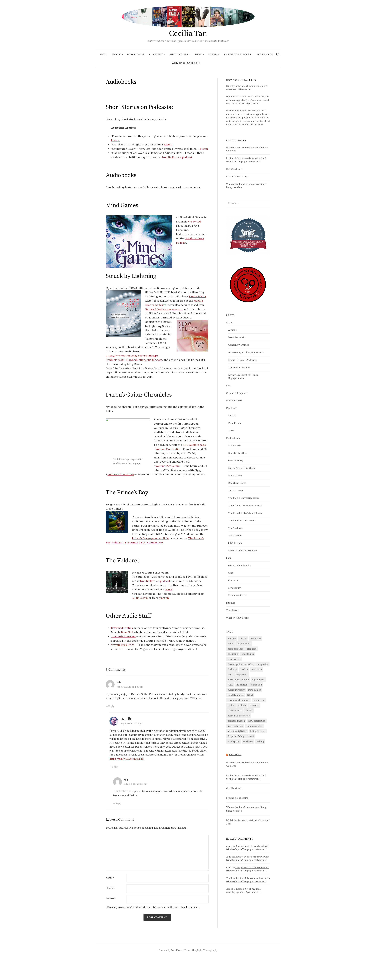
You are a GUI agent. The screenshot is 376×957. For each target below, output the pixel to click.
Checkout (233, 580)
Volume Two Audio (168, 466)
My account (234, 587)
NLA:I (250, 695)
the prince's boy (236, 736)
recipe (231, 705)
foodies (244, 669)
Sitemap (213, 54)
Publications (178, 54)
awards (243, 638)
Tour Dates (264, 54)
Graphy (196, 950)
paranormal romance (239, 700)
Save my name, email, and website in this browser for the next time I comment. (153, 907)
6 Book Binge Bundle (239, 565)
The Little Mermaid (123, 636)
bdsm (230, 643)
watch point (234, 741)
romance (254, 705)
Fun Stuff (156, 54)
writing (260, 741)
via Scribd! (194, 221)
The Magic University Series (244, 497)
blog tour (251, 648)
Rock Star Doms (237, 482)
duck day (232, 669)
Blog (102, 54)
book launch (247, 653)
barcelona (255, 638)
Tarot (231, 430)
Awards (232, 329)
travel (251, 736)
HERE (168, 589)
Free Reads (234, 422)
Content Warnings (238, 344)
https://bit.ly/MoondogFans (126, 758)
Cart (230, 572)
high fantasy (258, 679)
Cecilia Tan (188, 34)
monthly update (236, 695)
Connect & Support (237, 54)
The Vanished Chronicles (242, 520)
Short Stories (235, 490)
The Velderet (235, 527)
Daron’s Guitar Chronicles (242, 550)
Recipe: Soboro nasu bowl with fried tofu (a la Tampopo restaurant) (246, 777)
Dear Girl (127, 632)
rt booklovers (234, 710)
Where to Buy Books (186, 63)
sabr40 (248, 710)
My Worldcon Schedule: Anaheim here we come (247, 764)
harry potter (241, 674)
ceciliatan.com (243, 89)
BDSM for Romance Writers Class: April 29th (248, 822)
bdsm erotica (244, 643)
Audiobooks (234, 445)
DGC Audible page (194, 444)
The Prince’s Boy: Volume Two (144, 542)
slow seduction (235, 726)
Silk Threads (235, 542)
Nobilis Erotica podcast (177, 157)
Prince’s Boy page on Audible (150, 538)
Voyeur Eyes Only (122, 644)
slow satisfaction (256, 720)
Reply (111, 706)
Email (110, 888)
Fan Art (232, 415)
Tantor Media (197, 296)
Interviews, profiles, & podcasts (246, 352)
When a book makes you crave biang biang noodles (246, 809)
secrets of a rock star (239, 715)
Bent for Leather (237, 452)
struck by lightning (237, 731)
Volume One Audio (167, 449)
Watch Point (235, 535)
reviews (242, 705)
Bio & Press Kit (236, 337)
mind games (254, 689)
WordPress (176, 950)
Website (111, 899)
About (116, 54)
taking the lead (257, 731)
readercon (258, 700)
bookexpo (233, 653)
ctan (123, 719)
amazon (232, 638)
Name (110, 878)
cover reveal (234, 659)
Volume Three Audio (121, 474)
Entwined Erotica (122, 628)
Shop (198, 54)
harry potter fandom (238, 679)
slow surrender (254, 726)
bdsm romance (235, 648)
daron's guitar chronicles (240, 664)
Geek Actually (235, 460)
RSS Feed (235, 754)
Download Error (237, 595)
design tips (262, 664)
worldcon (248, 741)
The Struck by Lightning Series (245, 512)
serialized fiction (236, 720)
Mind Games (235, 475)
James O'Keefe (234, 888)
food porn (256, 669)
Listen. (115, 140)
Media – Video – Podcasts (242, 359)
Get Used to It (234, 168)
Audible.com (154, 359)
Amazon (177, 309)
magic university (236, 689)
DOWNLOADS (135, 54)
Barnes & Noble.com (158, 309)
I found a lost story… (237, 176)
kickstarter (241, 684)
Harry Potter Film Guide (241, 467)
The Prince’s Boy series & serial (245, 505)
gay (229, 674)
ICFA (230, 684)
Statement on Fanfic (239, 367)
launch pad (256, 684)
